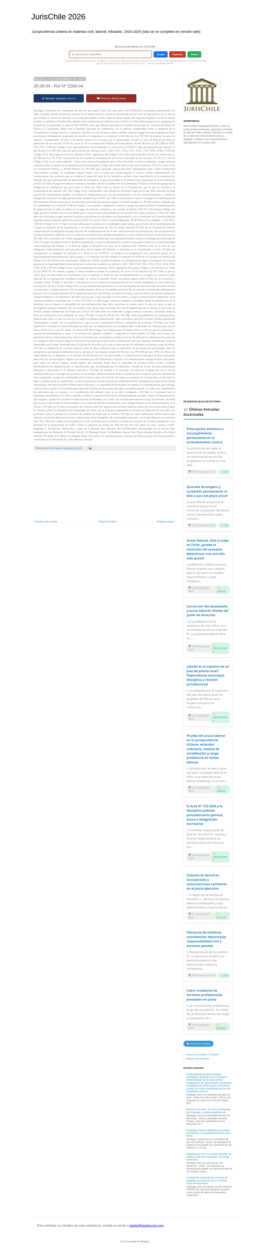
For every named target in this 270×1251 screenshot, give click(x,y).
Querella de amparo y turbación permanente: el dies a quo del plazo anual (207, 491)
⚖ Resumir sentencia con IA (59, 98)
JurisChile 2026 (58, 16)
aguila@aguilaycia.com (146, 1225)
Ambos (194, 54)
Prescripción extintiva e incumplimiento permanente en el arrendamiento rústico (205, 435)
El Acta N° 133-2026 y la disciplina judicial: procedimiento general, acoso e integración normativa (205, 815)
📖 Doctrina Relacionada (111, 98)
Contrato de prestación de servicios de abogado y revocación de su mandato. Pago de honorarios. (207, 1180)
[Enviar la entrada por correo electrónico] (89, 448)
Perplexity (177, 54)
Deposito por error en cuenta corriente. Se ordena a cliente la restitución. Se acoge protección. (208, 1157)
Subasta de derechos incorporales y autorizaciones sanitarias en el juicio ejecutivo (207, 882)
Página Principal (107, 521)
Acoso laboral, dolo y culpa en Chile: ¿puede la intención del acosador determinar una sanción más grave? (208, 549)
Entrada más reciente (46, 521)
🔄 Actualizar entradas (198, 1043)
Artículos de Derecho (197, 1058)
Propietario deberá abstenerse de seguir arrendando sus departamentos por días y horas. (208, 1133)
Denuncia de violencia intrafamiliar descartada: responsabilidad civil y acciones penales (207, 939)
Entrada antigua (165, 521)
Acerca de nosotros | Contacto (202, 1054)
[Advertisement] (104, 487)
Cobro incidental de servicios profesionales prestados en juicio (204, 995)
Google (160, 54)
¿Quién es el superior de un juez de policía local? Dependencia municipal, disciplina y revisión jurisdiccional (208, 675)
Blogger (145, 1241)
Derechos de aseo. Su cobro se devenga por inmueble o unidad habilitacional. (208, 1111)
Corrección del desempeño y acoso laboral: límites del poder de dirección (207, 610)
